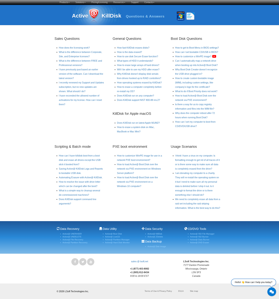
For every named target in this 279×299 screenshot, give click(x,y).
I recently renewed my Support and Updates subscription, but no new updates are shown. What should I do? (81, 87)
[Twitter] (82, 261)
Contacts (148, 2)
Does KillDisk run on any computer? (135, 95)
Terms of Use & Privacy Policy (158, 291)
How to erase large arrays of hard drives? (138, 65)
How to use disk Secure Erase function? (137, 56)
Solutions (79, 2)
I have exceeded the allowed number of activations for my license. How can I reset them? (80, 100)
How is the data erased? (129, 52)
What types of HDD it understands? (135, 61)
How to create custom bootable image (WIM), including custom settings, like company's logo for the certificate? (194, 82)
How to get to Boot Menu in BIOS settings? (197, 47)
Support (134, 2)
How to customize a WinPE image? (193, 56)
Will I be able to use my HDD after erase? (138, 69)
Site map (194, 291)
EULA (181, 291)
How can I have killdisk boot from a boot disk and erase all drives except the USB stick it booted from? (80, 160)
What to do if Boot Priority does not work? (196, 91)
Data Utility (110, 228)
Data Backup (153, 241)
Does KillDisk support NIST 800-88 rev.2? (138, 100)
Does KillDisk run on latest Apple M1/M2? (138, 123)
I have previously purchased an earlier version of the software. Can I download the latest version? (81, 73)
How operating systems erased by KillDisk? (139, 82)
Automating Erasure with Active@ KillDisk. (80, 177)
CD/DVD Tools (197, 228)
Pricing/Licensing (99, 2)
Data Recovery (69, 228)
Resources (118, 2)
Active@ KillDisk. (93, 16)
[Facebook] (75, 261)
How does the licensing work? (74, 47)
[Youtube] (90, 261)
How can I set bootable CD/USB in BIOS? (196, 52)
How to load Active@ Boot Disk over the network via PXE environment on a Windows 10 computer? (137, 181)
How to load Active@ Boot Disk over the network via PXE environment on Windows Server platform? (139, 168)
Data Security (154, 228)
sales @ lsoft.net (139, 261)
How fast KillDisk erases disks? (133, 47)
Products (64, 2)
